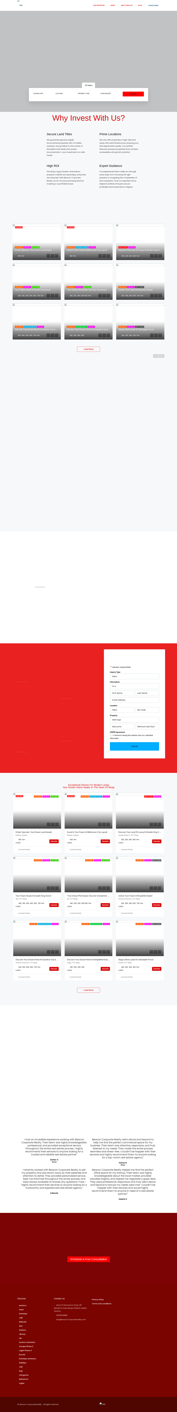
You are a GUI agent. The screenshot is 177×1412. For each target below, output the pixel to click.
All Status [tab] (88, 85)
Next (161, 356)
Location (59, 93)
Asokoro (22, 1305)
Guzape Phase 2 (26, 1346)
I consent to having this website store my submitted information (131, 736)
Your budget (105, 93)
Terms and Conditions (101, 1303)
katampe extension (27, 1358)
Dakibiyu (22, 1363)
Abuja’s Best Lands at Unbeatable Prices (136, 330)
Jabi (21, 1318)
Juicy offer (140, 287)
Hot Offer (35, 247)
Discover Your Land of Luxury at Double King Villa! (140, 250)
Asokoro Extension (27, 1342)
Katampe (23, 1313)
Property (113, 715)
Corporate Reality (24, 849)
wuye (21, 1309)
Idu (20, 1338)
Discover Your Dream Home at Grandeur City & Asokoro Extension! (43, 330)
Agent (112, 5)
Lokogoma (23, 1375)
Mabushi (22, 1322)
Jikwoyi (22, 1334)
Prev (155, 356)
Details (54, 841)
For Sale (27, 247)
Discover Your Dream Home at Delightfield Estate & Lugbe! (92, 330)
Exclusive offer (82, 247)
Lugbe (21, 1383)
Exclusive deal (81, 326)
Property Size (83, 93)
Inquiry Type (115, 672)
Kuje (21, 1371)
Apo (21, 1326)
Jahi (21, 1367)
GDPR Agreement (117, 732)
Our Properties (99, 5)
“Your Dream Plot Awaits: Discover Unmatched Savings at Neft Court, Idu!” (98, 290)
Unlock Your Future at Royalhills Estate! (136, 290)
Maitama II (23, 1379)
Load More (88, 349)
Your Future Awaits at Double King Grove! (33, 290)
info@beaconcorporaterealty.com (71, 1319)
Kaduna (22, 1330)
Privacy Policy (98, 1299)
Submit (134, 746)
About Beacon (126, 5)
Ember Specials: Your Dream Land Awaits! (33, 250)
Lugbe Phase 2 (25, 1350)
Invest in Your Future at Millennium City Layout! (87, 250)
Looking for (38, 93)
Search (133, 94)
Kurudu (22, 1354)
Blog (140, 5)
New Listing (123, 247)
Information (115, 682)
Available (18, 247)
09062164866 (153, 5)
